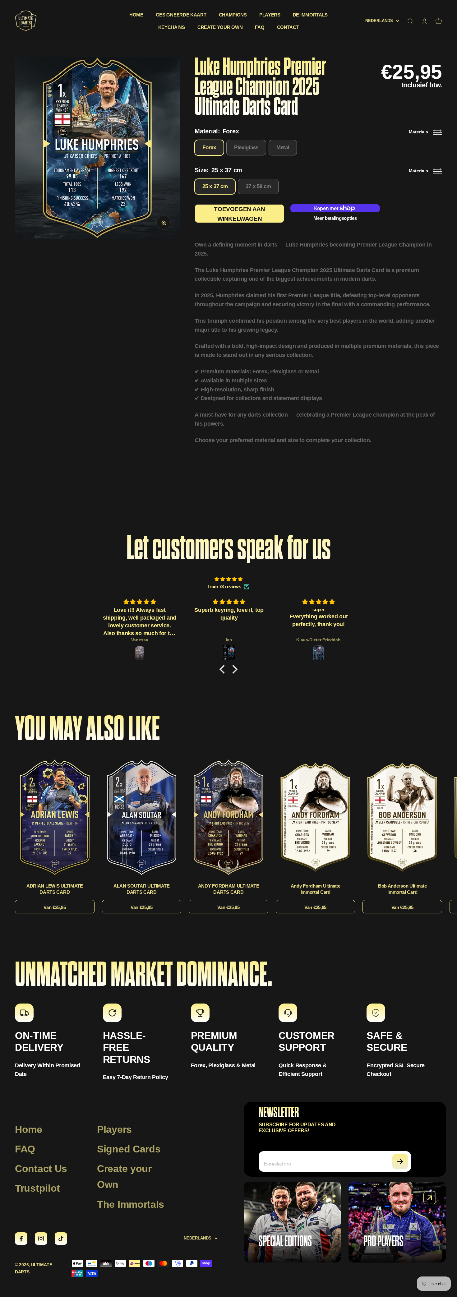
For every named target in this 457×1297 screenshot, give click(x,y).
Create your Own (124, 1176)
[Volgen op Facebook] (21, 1238)
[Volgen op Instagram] (41, 1238)
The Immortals (130, 1204)
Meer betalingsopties (335, 218)
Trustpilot (37, 1188)
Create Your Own (220, 27)
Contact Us (41, 1168)
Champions (233, 14)
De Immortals (310, 14)
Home (136, 14)
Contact (288, 27)
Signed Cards (128, 1149)
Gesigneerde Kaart (181, 14)
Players (269, 14)
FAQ (259, 27)
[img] (228, 579)
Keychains (171, 27)
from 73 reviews (224, 586)
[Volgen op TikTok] (61, 1238)
